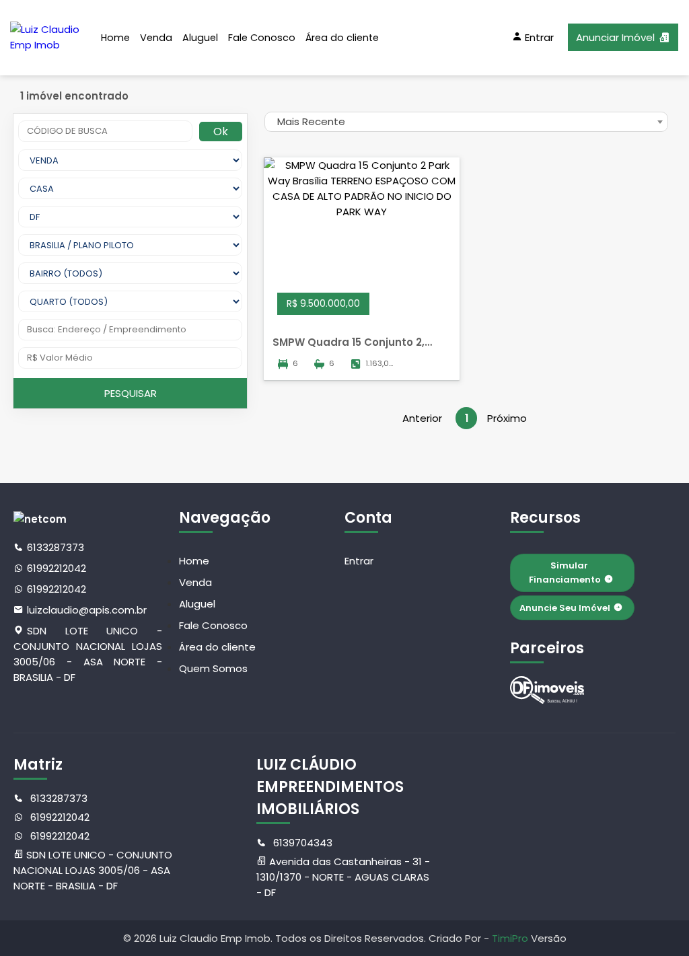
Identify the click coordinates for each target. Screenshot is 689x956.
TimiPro (511, 938)
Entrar (358, 561)
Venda (156, 37)
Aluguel (200, 37)
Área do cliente (342, 37)
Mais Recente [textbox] (311, 121)
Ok (220, 131)
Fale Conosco (261, 37)
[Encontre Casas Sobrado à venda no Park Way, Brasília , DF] (547, 690)
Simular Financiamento (565, 572)
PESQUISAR (130, 393)
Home (115, 37)
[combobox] (466, 121)
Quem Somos (213, 668)
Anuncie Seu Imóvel (564, 607)
